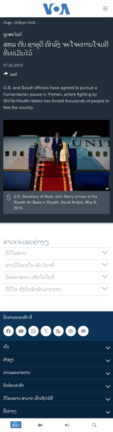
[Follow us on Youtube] (21, 331)
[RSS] (58, 331)
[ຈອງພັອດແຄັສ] (83, 331)
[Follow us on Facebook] (8, 331)
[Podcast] (71, 331)
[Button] (10, 75)
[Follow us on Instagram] (33, 331)
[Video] (40, 425)
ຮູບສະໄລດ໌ (12, 34)
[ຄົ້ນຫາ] (94, 425)
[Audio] (67, 425)
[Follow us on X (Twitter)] (46, 331)
